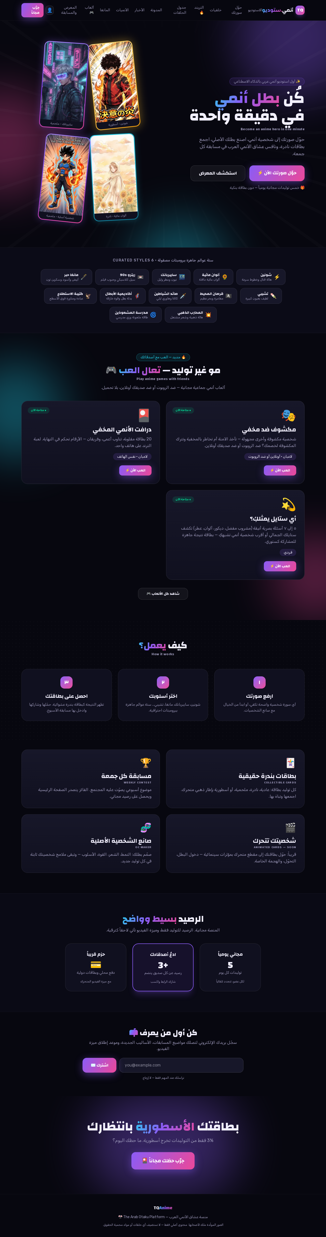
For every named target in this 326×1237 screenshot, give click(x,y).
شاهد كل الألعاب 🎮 (163, 593)
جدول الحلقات (179, 10)
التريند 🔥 (199, 10)
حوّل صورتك (237, 10)
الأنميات (122, 10)
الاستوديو (255, 10)
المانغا (105, 10)
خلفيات (216, 10)
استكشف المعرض (218, 173)
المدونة (156, 10)
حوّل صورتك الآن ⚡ (276, 173)
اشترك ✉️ (99, 1065)
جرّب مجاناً (35, 10)
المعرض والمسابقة (69, 10)
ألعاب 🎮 (89, 10)
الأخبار (139, 10)
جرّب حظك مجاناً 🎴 (163, 1160)
